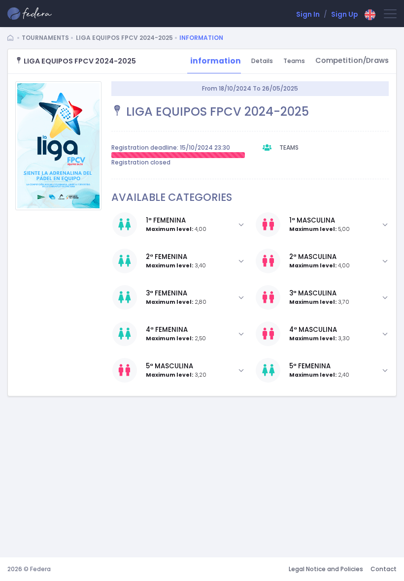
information (215, 61)
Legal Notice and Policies (326, 569)
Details (262, 61)
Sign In (308, 14)
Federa (40, 569)
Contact (383, 569)
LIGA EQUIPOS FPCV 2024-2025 (124, 37)
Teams (294, 61)
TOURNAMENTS (45, 37)
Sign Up (344, 14)
